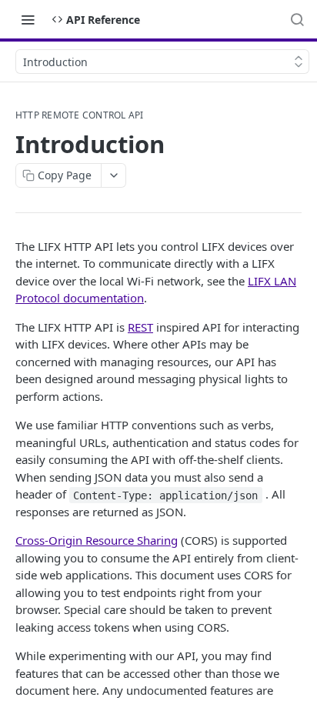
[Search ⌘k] (297, 19)
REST (140, 327)
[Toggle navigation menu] (27, 19)
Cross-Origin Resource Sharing (96, 540)
